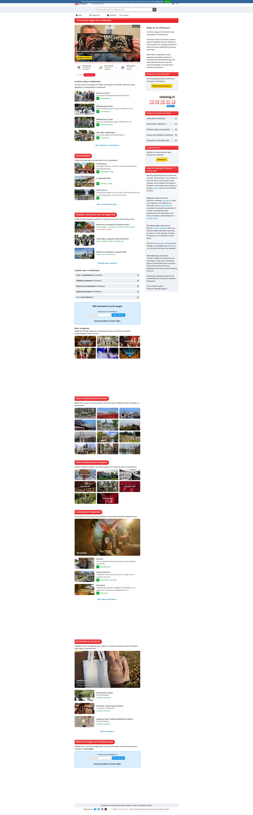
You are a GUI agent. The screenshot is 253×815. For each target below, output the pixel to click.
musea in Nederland (159, 228)
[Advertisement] (107, 375)
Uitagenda (112, 15)
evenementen (165, 205)
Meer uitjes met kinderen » (107, 599)
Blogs (129, 805)
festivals (156, 188)
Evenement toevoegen (117, 805)
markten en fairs (152, 218)
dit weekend (166, 200)
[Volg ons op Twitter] (98, 809)
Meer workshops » (107, 731)
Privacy (149, 805)
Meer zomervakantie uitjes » (107, 204)
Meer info (159, 1)
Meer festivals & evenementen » (107, 145)
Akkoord (167, 1)
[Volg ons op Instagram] (102, 809)
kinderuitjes (160, 243)
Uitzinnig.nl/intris (123, 809)
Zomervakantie (89, 75)
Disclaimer (142, 805)
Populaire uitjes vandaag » (107, 263)
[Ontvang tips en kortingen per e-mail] (106, 809)
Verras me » (161, 159)
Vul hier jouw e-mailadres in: (107, 311)
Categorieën (95, 15)
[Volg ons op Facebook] (95, 809)
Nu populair (124, 15)
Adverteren (104, 805)
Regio (79, 15)
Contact (134, 805)
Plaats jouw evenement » (161, 86)
